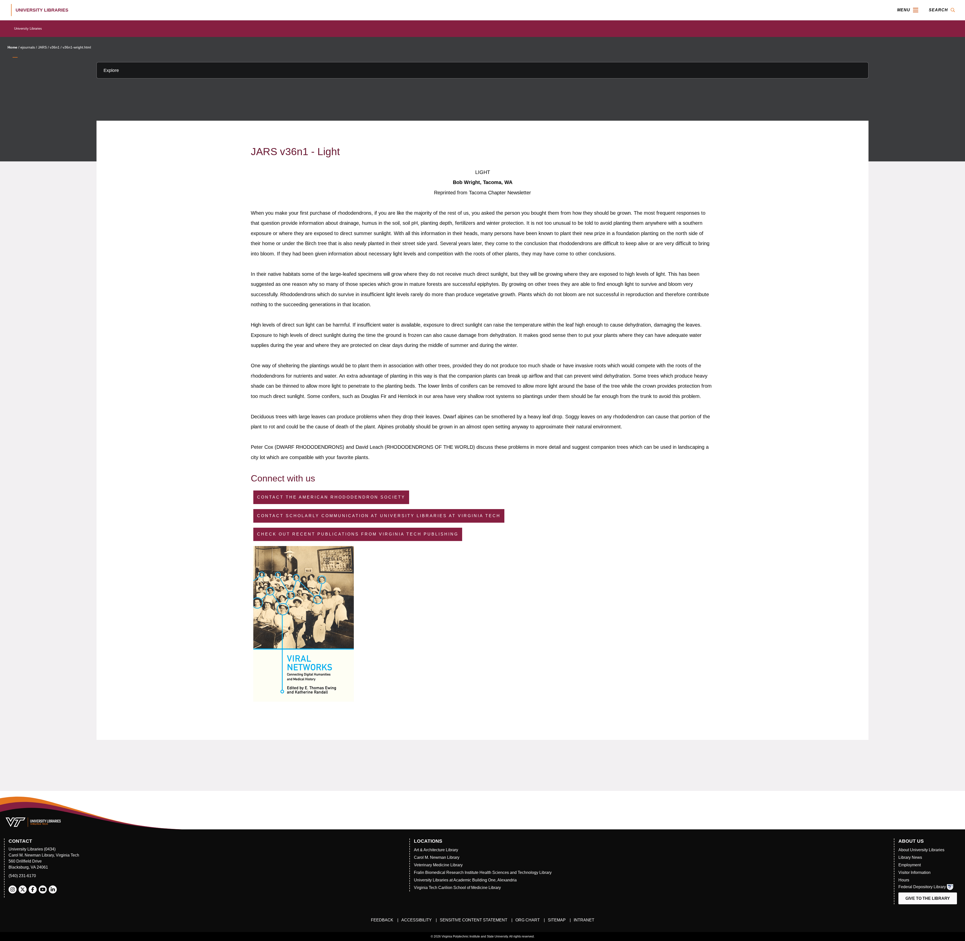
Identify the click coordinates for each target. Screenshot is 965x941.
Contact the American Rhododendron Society (331, 497)
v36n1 (55, 47)
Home (12, 47)
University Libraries (28, 28)
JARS (42, 47)
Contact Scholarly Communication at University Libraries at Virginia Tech (379, 516)
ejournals (27, 47)
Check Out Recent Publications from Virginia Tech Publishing (357, 534)
